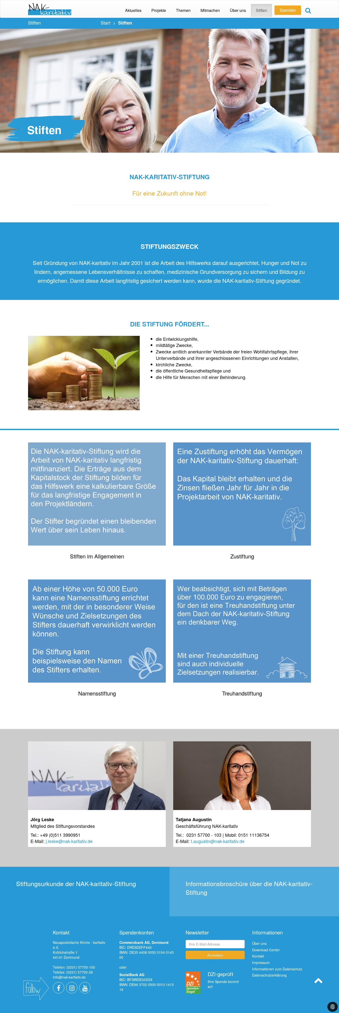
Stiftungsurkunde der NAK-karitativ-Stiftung (76, 883)
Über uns (259, 943)
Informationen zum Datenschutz (277, 968)
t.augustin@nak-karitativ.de (217, 841)
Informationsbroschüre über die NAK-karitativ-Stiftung (249, 888)
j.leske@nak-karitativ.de (69, 841)
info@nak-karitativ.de (69, 977)
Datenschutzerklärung (269, 975)
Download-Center (266, 949)
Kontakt (258, 956)
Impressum (261, 962)
